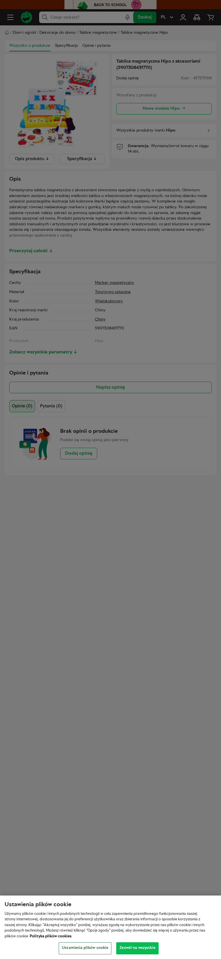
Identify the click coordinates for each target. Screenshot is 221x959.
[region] (110, 927)
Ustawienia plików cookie (85, 948)
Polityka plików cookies (51, 936)
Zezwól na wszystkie (137, 948)
